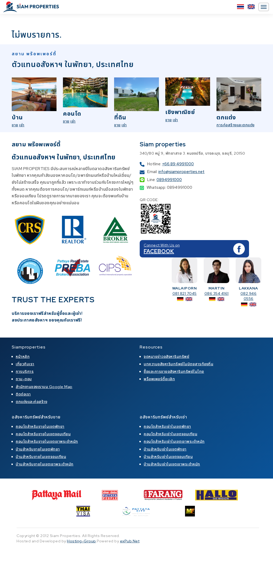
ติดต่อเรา (23, 394)
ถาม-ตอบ (24, 379)
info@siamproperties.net (181, 171)
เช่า (22, 125)
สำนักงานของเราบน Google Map (44, 386)
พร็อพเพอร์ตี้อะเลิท (159, 379)
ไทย (240, 6)
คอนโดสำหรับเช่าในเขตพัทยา (167, 426)
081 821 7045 (184, 293)
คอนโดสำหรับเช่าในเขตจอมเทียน (170, 434)
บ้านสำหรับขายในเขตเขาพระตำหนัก (45, 464)
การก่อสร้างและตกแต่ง (235, 125)
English (251, 6)
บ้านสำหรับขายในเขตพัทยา (38, 449)
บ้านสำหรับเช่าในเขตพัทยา (165, 449)
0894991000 (169, 179)
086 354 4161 (216, 293)
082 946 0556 (248, 296)
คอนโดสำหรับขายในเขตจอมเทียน (43, 434)
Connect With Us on (162, 245)
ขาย (15, 125)
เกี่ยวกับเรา (25, 364)
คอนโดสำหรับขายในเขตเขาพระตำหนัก (47, 441)
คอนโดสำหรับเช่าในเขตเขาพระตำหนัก (174, 441)
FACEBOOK (159, 251)
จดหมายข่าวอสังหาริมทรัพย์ (166, 356)
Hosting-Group (81, 541)
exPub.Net (130, 541)
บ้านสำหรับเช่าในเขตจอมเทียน (168, 456)
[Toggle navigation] (263, 7)
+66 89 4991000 (178, 164)
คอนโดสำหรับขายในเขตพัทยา (40, 426)
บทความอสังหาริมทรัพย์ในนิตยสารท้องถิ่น (178, 364)
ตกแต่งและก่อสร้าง (31, 401)
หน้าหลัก (23, 356)
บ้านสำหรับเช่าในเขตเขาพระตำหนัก (172, 464)
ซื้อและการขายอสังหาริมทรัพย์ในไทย (174, 371)
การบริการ (25, 371)
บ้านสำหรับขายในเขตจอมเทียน (41, 456)
